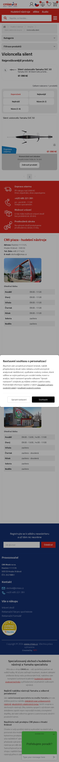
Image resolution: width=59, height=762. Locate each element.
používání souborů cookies (29, 387)
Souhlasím (43, 399)
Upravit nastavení (18, 399)
